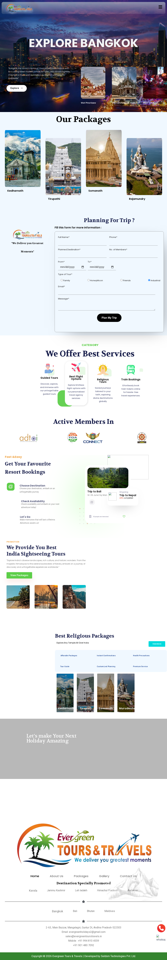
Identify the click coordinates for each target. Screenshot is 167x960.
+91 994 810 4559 (88, 940)
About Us (56, 876)
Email (61, 286)
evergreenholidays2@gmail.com (87, 931)
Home (34, 876)
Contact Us (128, 876)
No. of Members (118, 249)
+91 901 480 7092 (83, 945)
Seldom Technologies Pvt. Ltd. (118, 956)
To (89, 261)
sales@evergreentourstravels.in (83, 936)
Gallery (104, 876)
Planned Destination (69, 249)
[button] (160, 7)
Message (63, 298)
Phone (113, 237)
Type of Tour (65, 274)
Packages (81, 876)
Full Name (63, 237)
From (61, 261)
